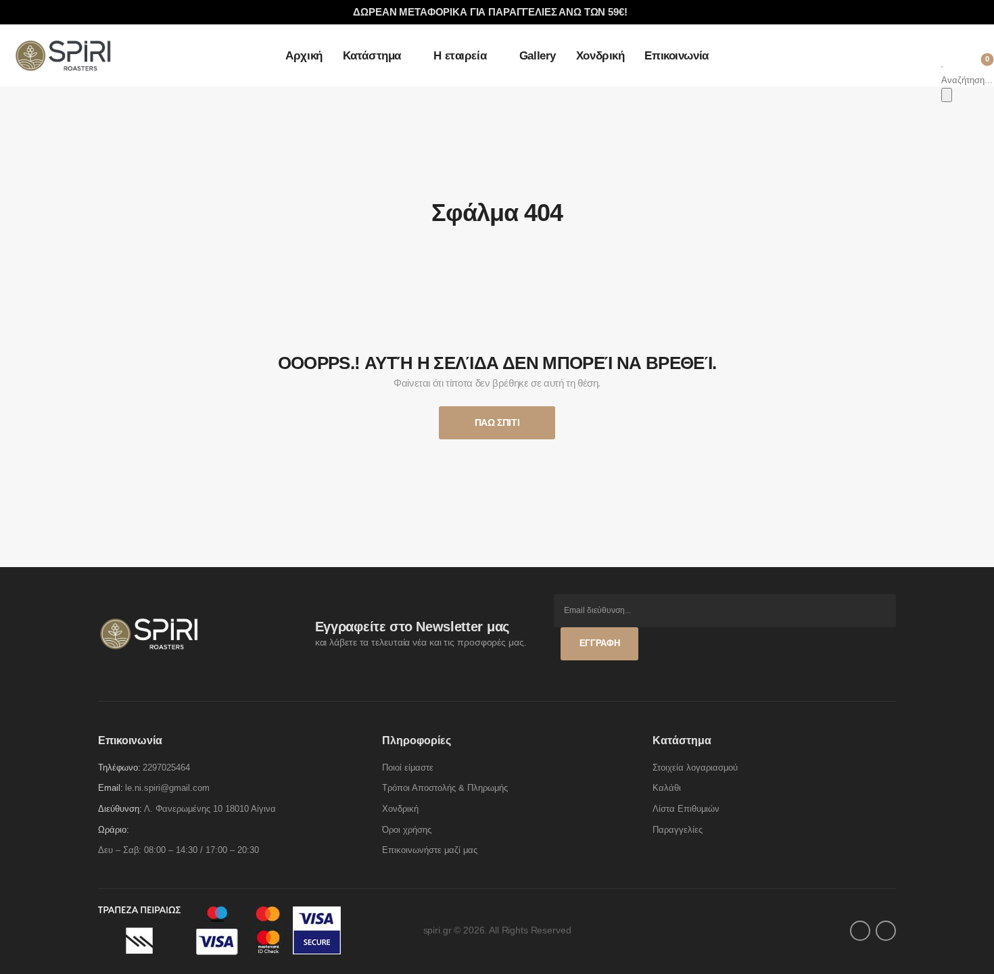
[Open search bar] (942, 65)
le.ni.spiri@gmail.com (167, 788)
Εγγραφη (599, 643)
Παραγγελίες (678, 830)
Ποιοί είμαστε (407, 767)
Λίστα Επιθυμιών (686, 809)
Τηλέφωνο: (119, 767)
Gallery (537, 55)
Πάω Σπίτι (497, 422)
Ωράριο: (113, 830)
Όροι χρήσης (406, 830)
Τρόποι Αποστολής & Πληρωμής (445, 788)
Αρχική (303, 55)
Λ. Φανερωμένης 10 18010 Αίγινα (210, 809)
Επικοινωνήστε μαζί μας (429, 850)
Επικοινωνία (676, 55)
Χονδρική (600, 55)
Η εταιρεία (459, 55)
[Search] (946, 95)
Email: (110, 788)
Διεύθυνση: (120, 809)
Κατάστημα (372, 55)
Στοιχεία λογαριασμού (695, 767)
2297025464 (166, 767)
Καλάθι (667, 788)
